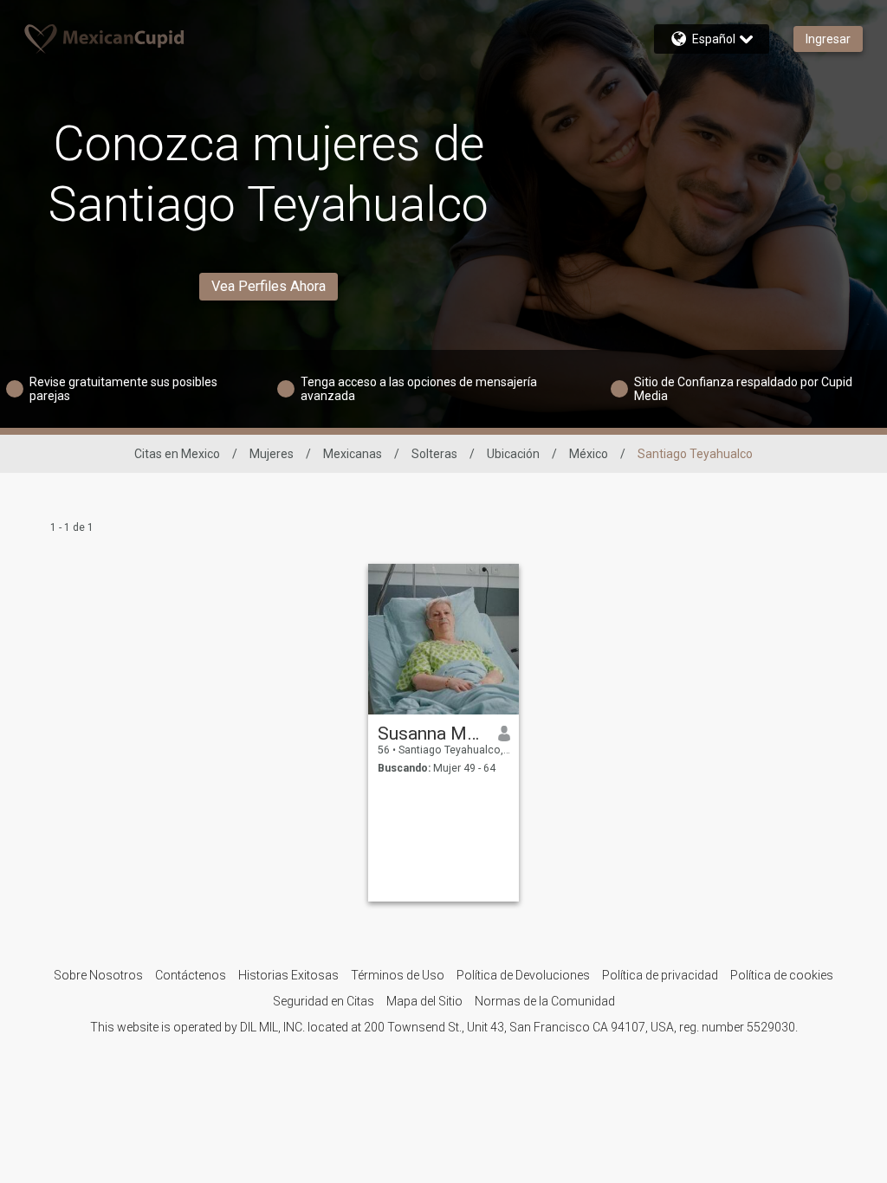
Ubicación (513, 454)
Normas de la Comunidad (545, 1001)
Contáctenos (190, 975)
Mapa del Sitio (424, 1001)
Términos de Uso (397, 975)
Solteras (434, 454)
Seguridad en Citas (323, 1001)
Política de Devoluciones (523, 975)
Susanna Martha (432, 733)
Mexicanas (352, 454)
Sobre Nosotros (98, 975)
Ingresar (828, 39)
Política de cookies (781, 975)
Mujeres (271, 454)
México (588, 454)
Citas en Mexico (177, 454)
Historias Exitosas (288, 975)
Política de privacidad (660, 975)
